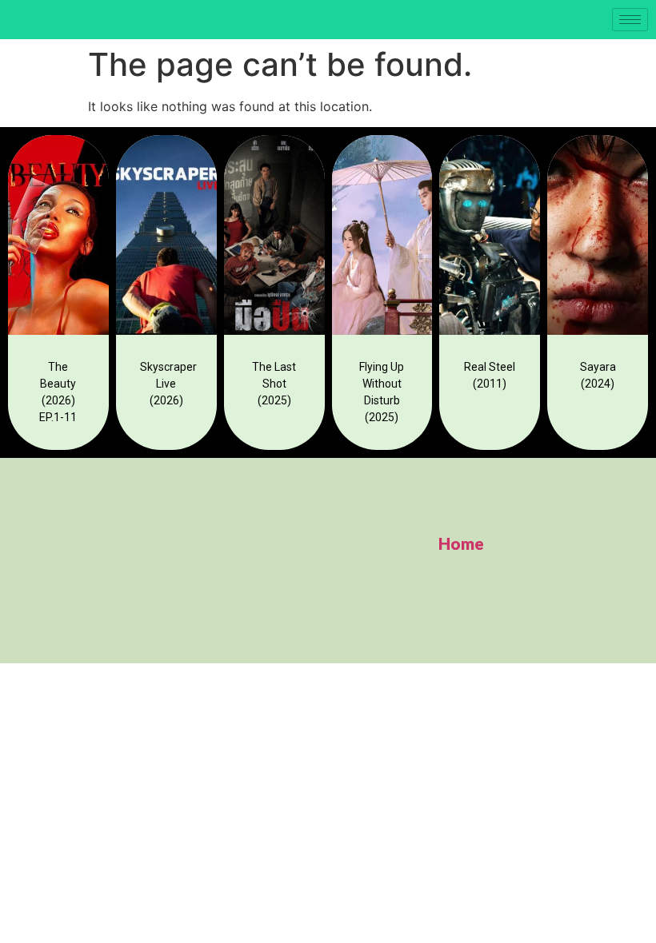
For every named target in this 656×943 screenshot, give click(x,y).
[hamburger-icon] (630, 19)
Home (461, 543)
